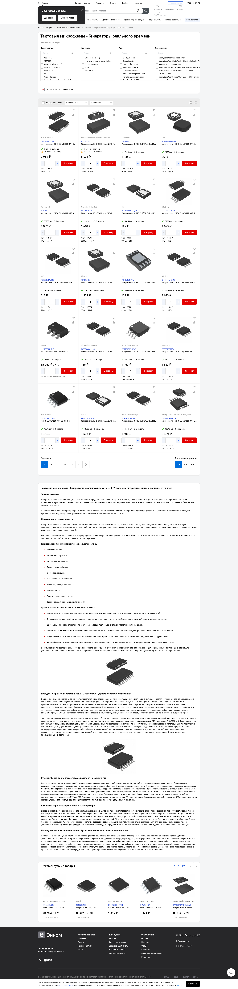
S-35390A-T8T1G (168, 211)
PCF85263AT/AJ (168, 349)
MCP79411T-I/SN (128, 418)
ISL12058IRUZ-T (47, 349)
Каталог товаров (45, 28)
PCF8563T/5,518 (47, 280)
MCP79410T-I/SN (88, 211)
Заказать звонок (176, 3)
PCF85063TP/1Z (127, 280)
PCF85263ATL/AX (88, 418)
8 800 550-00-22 (188, 935)
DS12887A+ (85, 141)
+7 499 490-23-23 (193, 3)
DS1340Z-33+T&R (48, 418)
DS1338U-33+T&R (169, 418)
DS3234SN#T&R (47, 141)
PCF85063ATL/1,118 (129, 211)
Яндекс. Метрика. (66, 985)
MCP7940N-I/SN (88, 349)
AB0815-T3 (125, 141)
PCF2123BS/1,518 (169, 141)
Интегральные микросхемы (68, 28)
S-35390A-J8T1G (168, 280)
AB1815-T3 (45, 211)
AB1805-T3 (85, 280)
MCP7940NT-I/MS (128, 349)
